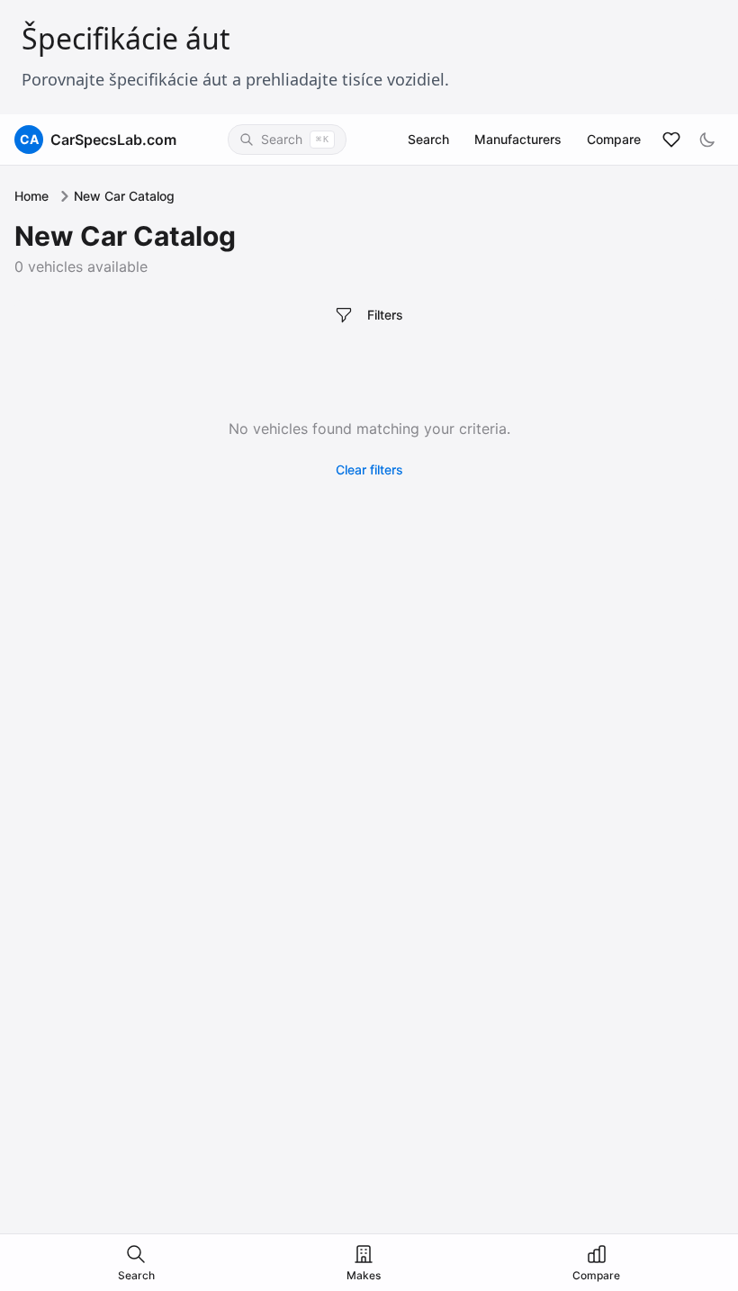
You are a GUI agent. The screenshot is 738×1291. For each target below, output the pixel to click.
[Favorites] (671, 139)
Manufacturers (518, 139)
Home (31, 195)
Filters (385, 314)
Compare (614, 139)
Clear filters (369, 469)
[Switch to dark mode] (707, 139)
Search (428, 139)
